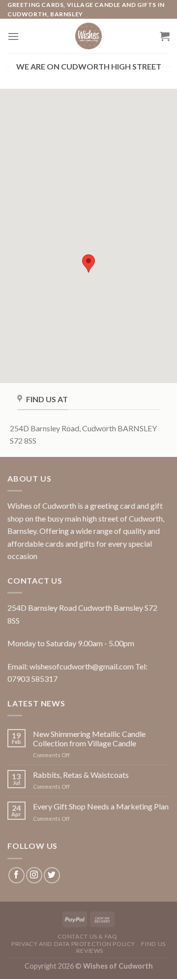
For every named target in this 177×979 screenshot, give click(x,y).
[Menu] (13, 36)
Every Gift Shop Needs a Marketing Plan (101, 806)
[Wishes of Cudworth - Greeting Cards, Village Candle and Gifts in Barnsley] (88, 36)
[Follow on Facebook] (16, 875)
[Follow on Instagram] (34, 875)
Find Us (153, 943)
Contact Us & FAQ (88, 936)
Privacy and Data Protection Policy (73, 943)
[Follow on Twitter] (52, 875)
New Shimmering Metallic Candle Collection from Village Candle (89, 738)
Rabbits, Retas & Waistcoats (81, 774)
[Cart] (165, 36)
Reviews (89, 950)
